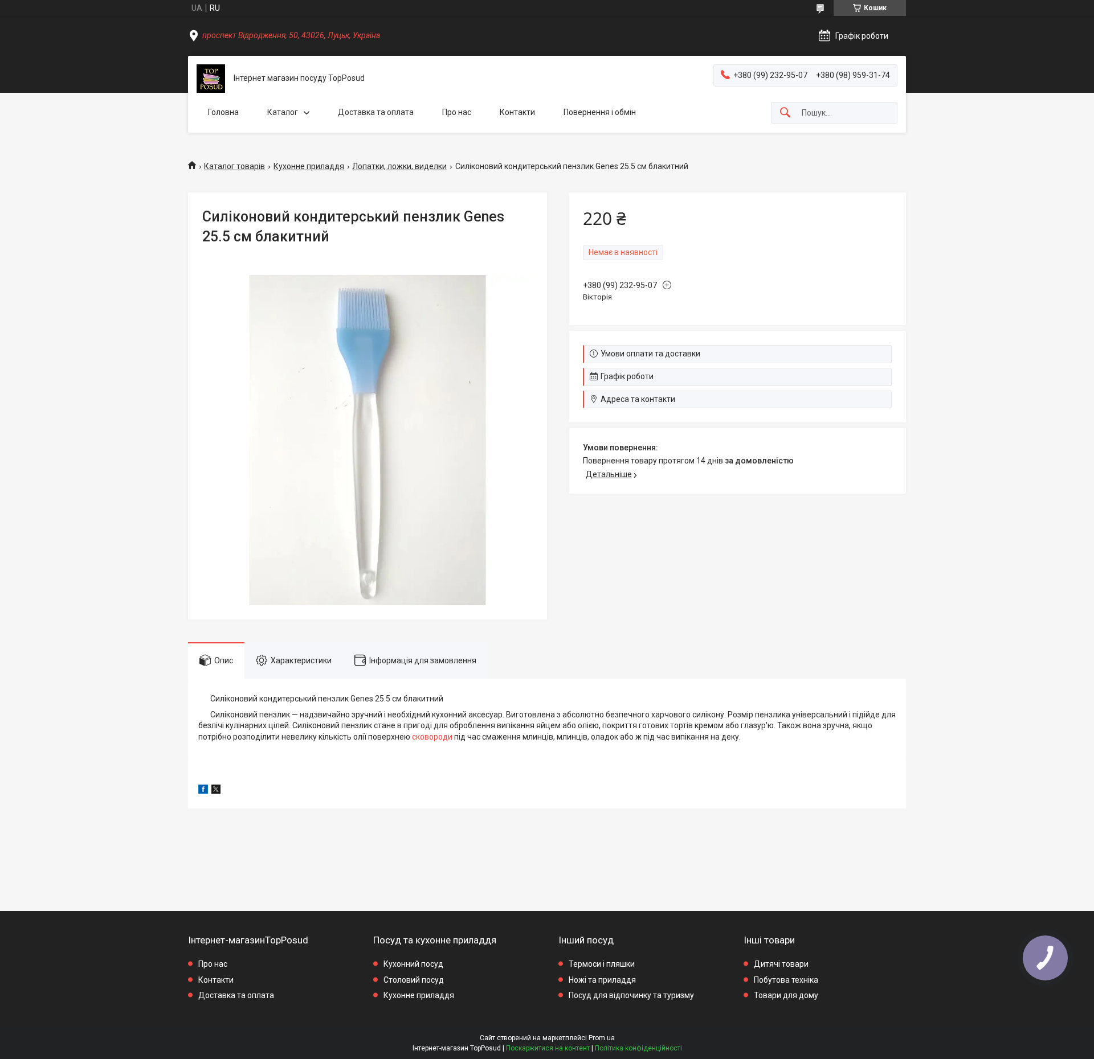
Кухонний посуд (413, 963)
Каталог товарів (234, 166)
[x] (216, 790)
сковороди (432, 736)
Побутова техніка (786, 979)
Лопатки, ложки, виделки (399, 166)
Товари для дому (786, 995)
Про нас (456, 112)
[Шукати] (785, 113)
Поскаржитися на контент (548, 1048)
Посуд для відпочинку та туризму (631, 995)
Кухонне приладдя (309, 166)
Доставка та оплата (376, 112)
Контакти (517, 112)
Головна (223, 112)
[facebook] (203, 790)
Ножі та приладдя (602, 979)
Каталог (282, 112)
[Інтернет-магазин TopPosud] (211, 78)
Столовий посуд (413, 979)
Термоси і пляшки (602, 963)
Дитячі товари (781, 963)
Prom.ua (602, 1038)
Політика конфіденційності (638, 1048)
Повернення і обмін (600, 112)
